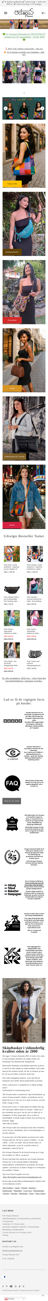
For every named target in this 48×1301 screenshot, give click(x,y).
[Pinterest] (6, 1292)
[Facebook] (3, 1292)
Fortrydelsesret (7, 1227)
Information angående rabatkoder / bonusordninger (20, 1233)
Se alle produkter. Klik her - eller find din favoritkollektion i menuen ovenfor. (24, 685)
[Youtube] (10, 1292)
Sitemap (5, 1241)
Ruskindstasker (38, 1197)
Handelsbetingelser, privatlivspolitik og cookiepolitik (21, 1224)
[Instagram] (15, 1292)
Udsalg (17, 1194)
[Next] (42, 111)
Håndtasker (18, 1197)
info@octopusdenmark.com (12, 1257)
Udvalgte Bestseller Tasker (24, 542)
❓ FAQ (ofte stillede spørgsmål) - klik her (24, 49)
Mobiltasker (23, 1199)
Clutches (6, 1199)
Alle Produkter (7, 1194)
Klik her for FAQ (11, 807)
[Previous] (6, 111)
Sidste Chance (40, 1199)
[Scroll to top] (42, 1295)
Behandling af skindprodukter (13, 1236)
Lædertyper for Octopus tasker (13, 1230)
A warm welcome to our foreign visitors (16, 1238)
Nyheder (24, 1194)
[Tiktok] (19, 1292)
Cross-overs (27, 1197)
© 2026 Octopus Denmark (10, 1296)
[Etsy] (23, 1292)
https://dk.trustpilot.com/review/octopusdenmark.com (22, 1183)
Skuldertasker (7, 1197)
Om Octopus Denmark (10, 1222)
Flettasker (14, 1199)
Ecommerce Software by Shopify (29, 1296)
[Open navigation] (6, 13)
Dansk (11, 1299)
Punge (31, 1199)
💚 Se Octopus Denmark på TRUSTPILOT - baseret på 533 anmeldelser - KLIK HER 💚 (24, 37)
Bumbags (32, 1194)
